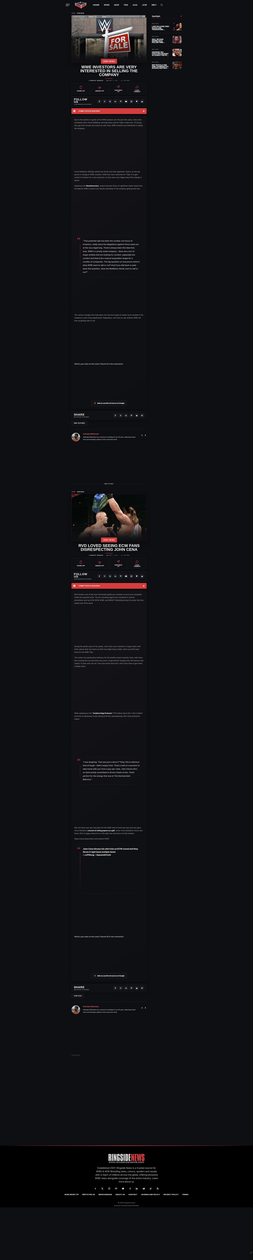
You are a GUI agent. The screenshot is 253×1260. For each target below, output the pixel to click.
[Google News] (110, 101)
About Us (120, 1194)
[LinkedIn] (115, 101)
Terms (185, 1194)
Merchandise (105, 1194)
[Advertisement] (89, 297)
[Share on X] (121, 415)
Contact (132, 1194)
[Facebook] (99, 101)
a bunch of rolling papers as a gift (101, 831)
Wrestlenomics (92, 186)
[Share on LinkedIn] (126, 415)
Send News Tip (72, 1194)
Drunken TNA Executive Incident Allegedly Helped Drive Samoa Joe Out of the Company (160, 53)
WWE (107, 5)
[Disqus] (109, 1088)
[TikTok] (150, 1188)
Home (96, 5)
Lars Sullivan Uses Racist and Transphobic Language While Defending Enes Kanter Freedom (160, 28)
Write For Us (88, 1194)
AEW (116, 5)
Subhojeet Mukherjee (96, 80)
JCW (144, 5)
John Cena (78, 996)
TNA (126, 5)
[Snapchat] (137, 101)
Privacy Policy (171, 1194)
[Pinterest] (121, 101)
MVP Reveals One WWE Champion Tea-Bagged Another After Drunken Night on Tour (160, 66)
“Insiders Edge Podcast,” (102, 713)
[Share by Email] (142, 415)
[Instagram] (131, 101)
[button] (162, 5)
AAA (135, 5)
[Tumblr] (130, 1188)
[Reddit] (142, 101)
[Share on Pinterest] (131, 415)
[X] (105, 101)
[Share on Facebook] (115, 415)
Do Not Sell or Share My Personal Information (126, 1205)
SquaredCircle (104, 855)
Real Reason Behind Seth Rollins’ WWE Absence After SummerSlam (158, 41)
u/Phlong (89, 855)
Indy (154, 5)
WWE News (80, 13)
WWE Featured (79, 423)
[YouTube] (126, 101)
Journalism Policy (150, 1194)
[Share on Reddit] (137, 415)
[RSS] (157, 1188)
